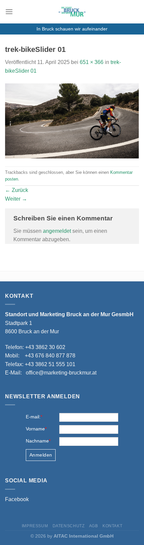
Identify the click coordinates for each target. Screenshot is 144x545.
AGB (93, 526)
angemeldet (57, 231)
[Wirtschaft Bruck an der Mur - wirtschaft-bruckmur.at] (72, 11)
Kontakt (112, 526)
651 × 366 (91, 62)
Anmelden (40, 455)
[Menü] (9, 11)
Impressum (35, 526)
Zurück (16, 190)
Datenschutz (69, 526)
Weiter (16, 199)
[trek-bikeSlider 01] (72, 120)
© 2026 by (72, 536)
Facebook (17, 499)
